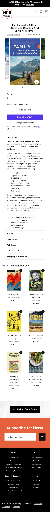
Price (9, 94)
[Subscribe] (42, 437)
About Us (13, 461)
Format (10, 233)
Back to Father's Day (26, 409)
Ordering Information (13, 464)
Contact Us (13, 458)
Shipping (10, 104)
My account (36, 467)
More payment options (25, 123)
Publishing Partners (13, 471)
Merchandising (13, 484)
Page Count (12, 239)
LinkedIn (36, 488)
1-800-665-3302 (31, 11)
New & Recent (36, 458)
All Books (36, 461)
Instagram (36, 484)
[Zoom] (36, 82)
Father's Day (22, 265)
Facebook (36, 481)
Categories (36, 464)
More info (30, 5)
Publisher (11, 245)
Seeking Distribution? (13, 491)
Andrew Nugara (13, 35)
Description (12, 137)
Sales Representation (13, 467)
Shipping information (17, 256)
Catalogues (13, 488)
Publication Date (15, 251)
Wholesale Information (13, 481)
